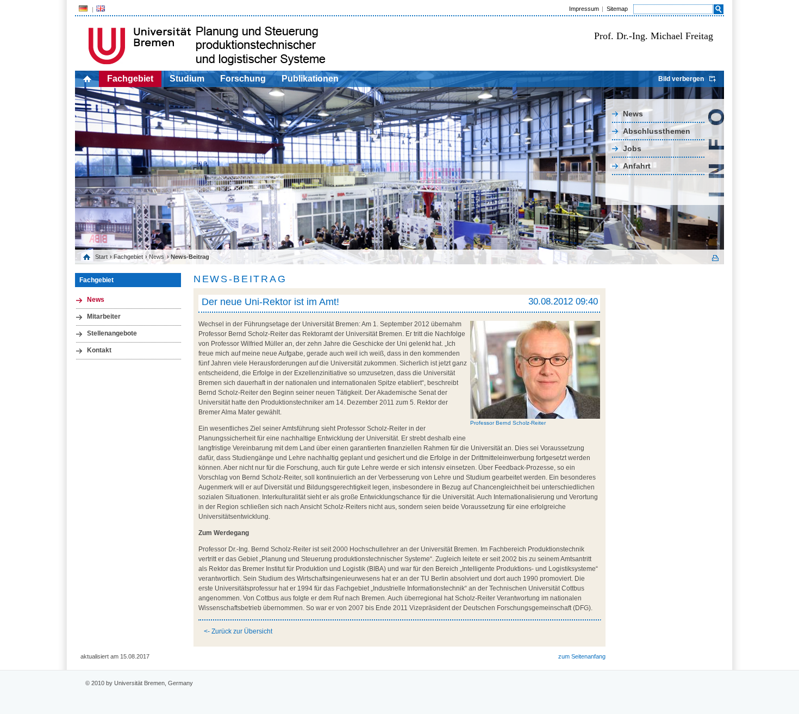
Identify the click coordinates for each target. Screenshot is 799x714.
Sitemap (617, 8)
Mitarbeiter (104, 316)
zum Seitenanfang (582, 656)
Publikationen (310, 78)
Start (101, 256)
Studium (187, 78)
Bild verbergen (681, 79)
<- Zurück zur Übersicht (238, 631)
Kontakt (99, 350)
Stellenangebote (112, 333)
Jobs (632, 148)
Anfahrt (637, 166)
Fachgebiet (130, 78)
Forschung (243, 78)
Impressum (584, 8)
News (633, 113)
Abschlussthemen (656, 131)
